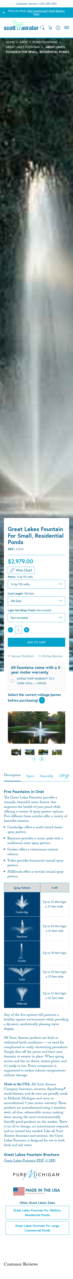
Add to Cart (36, 642)
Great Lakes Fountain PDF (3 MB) (30, 1161)
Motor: (20, 577)
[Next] (42, 759)
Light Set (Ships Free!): (29, 610)
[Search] (42, 28)
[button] (50, 28)
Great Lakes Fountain (23, 47)
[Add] (26, 629)
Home (10, 42)
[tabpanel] (36, 1010)
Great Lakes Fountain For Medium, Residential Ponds (37, 1212)
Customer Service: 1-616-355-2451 (36, 3)
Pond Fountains (45, 42)
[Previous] (34, 759)
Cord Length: (21, 593)
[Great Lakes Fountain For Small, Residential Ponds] (16, 752)
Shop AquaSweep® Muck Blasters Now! (46, 12)
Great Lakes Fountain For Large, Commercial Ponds (37, 1228)
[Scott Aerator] (21, 28)
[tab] (12, 776)
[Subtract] (10, 629)
